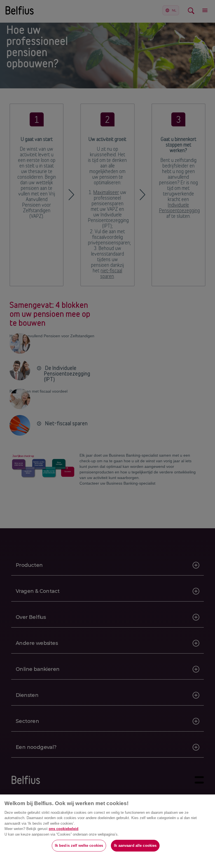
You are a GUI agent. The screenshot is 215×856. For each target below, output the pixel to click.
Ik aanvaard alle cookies (135, 845)
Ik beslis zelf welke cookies (79, 845)
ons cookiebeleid (63, 829)
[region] (107, 825)
